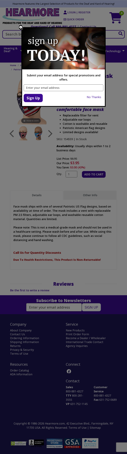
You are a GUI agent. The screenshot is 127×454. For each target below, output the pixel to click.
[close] (20, 27)
